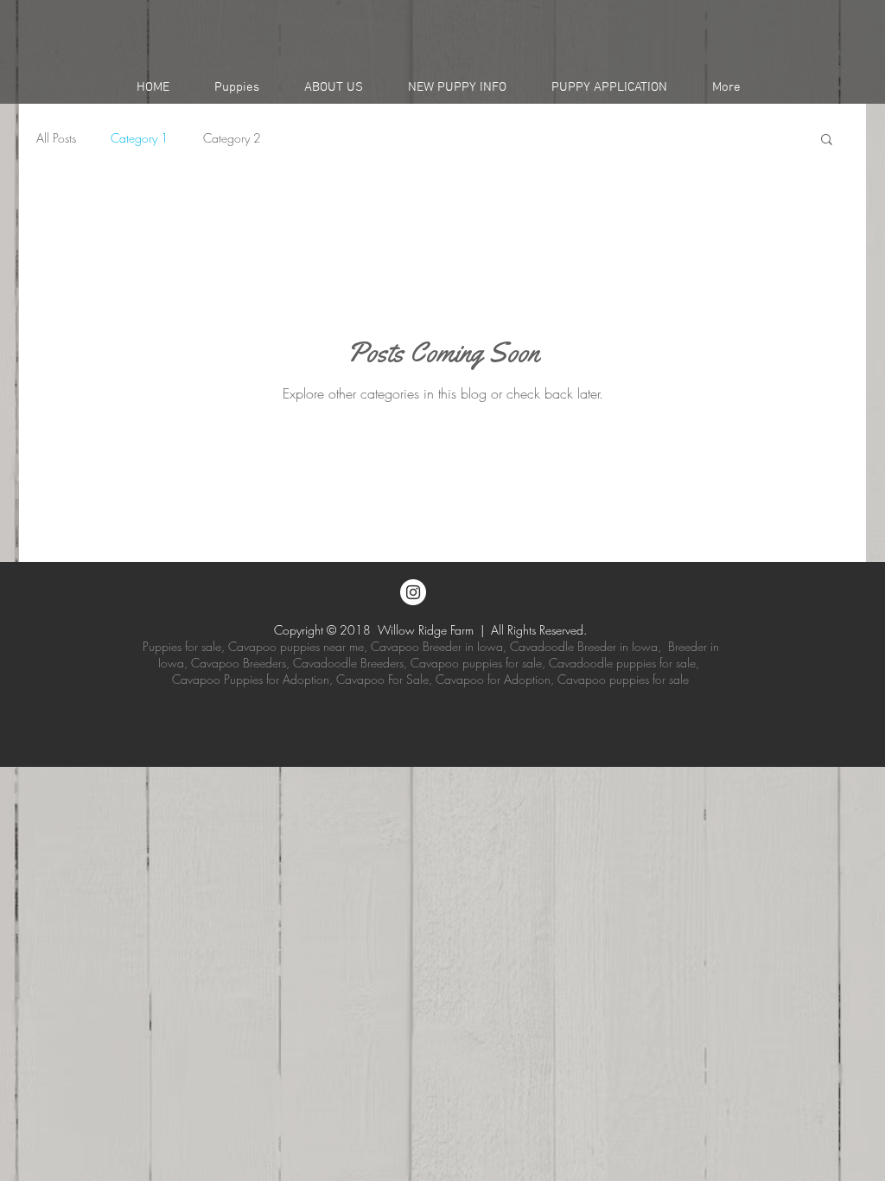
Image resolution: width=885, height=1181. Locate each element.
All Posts (56, 138)
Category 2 (232, 138)
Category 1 (140, 138)
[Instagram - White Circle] (413, 592)
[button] (237, 88)
